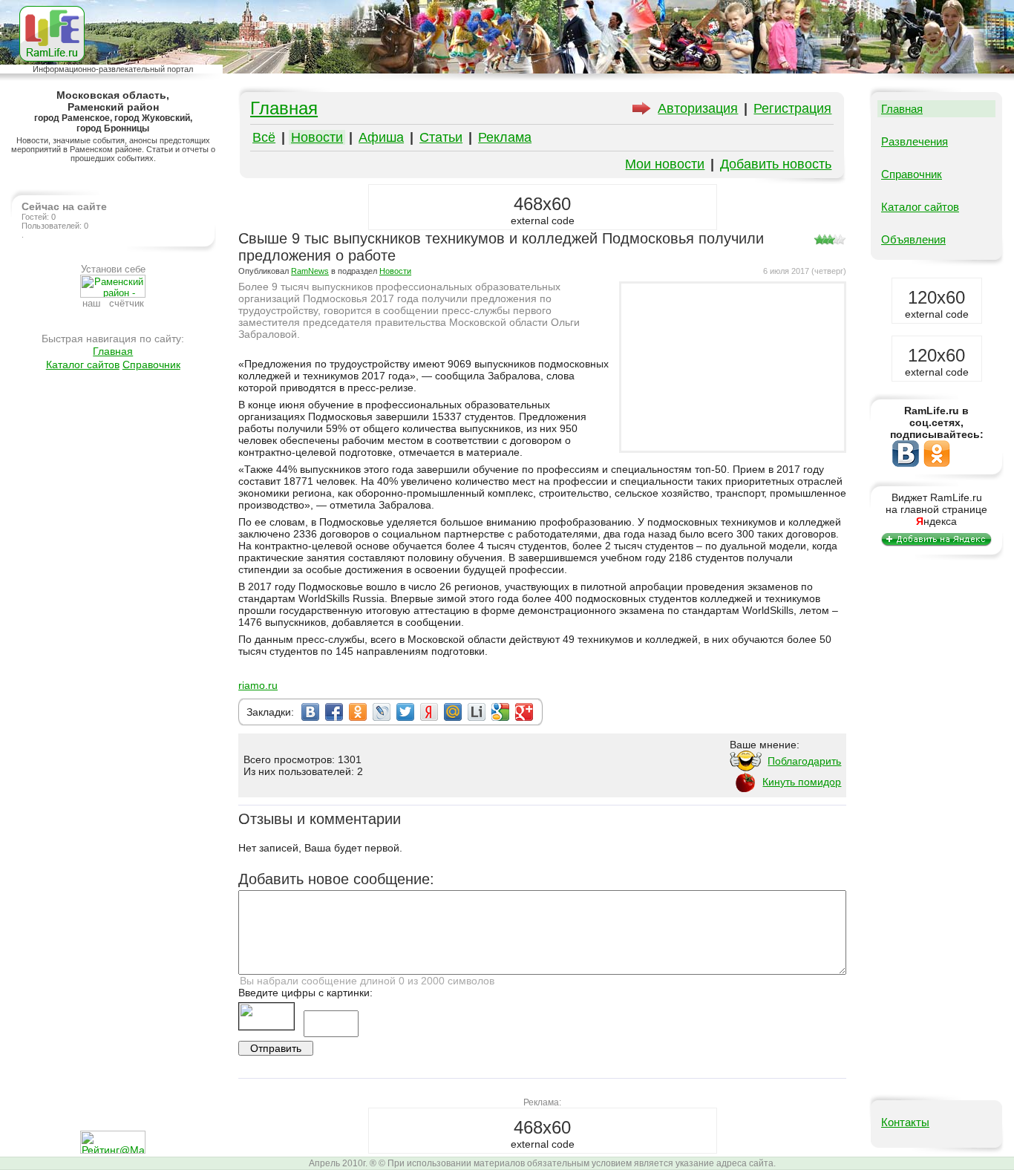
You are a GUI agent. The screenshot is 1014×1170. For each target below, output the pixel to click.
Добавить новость (775, 164)
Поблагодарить (804, 761)
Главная (113, 351)
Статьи (440, 137)
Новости (317, 137)
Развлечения (914, 141)
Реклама (504, 137)
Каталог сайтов (83, 364)
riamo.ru (258, 685)
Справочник (151, 364)
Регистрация (792, 108)
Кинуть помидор (801, 782)
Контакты (905, 1122)
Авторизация (698, 108)
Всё (263, 137)
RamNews (310, 271)
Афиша (381, 137)
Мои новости (664, 164)
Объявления (913, 239)
